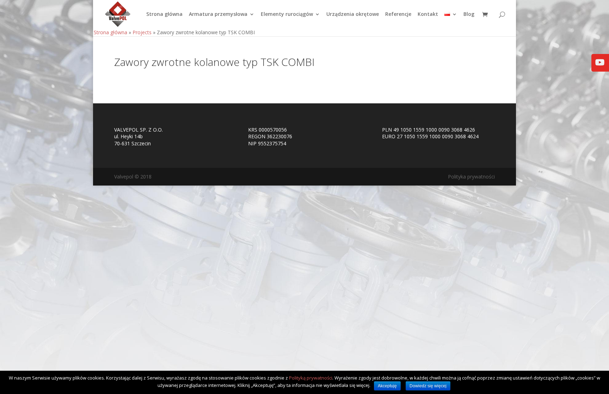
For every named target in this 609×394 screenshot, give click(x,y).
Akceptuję (387, 385)
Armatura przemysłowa (218, 14)
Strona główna (164, 14)
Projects (142, 32)
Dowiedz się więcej (428, 385)
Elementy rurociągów (287, 14)
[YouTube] (600, 67)
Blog (468, 14)
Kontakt (428, 14)
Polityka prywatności (471, 176)
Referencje (398, 14)
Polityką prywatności (310, 378)
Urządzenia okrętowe (352, 14)
